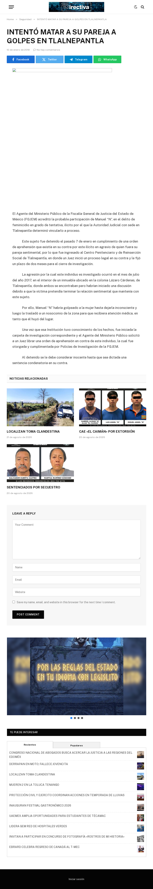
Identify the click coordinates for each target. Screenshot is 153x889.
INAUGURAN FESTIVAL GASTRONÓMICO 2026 (40, 805)
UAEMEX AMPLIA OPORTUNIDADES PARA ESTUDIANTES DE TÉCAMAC (57, 815)
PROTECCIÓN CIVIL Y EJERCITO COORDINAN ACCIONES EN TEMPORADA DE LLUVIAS (67, 795)
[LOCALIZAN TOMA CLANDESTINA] (40, 407)
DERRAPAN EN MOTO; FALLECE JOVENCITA (38, 764)
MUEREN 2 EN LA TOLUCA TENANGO (34, 784)
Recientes (30, 744)
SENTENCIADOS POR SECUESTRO (33, 487)
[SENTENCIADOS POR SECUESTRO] (40, 463)
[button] (76, 676)
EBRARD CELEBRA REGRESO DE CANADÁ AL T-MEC (44, 847)
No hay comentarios (48, 49)
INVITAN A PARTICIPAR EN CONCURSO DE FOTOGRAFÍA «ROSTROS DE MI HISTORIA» (67, 836)
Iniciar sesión (76, 879)
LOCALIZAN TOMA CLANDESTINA (33, 431)
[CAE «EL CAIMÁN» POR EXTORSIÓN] (112, 407)
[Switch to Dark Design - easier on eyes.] (135, 7)
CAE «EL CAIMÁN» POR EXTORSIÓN (107, 431)
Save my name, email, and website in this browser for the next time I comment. (66, 602)
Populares (76, 745)
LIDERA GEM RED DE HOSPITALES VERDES (38, 826)
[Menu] (11, 7)
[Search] (142, 7)
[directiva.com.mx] (76, 7)
